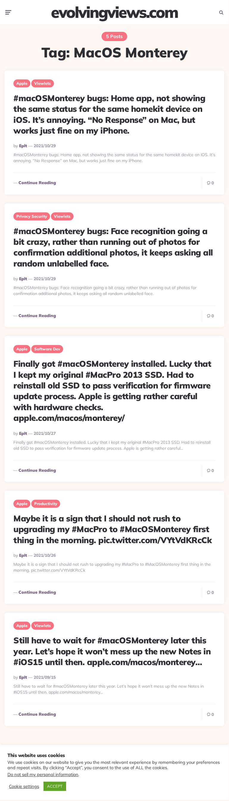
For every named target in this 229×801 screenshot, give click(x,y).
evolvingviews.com (114, 12)
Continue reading (37, 182)
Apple (21, 83)
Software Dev (47, 349)
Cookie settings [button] (24, 786)
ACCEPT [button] (55, 786)
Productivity (45, 503)
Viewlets (42, 83)
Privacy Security (31, 216)
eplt (23, 145)
